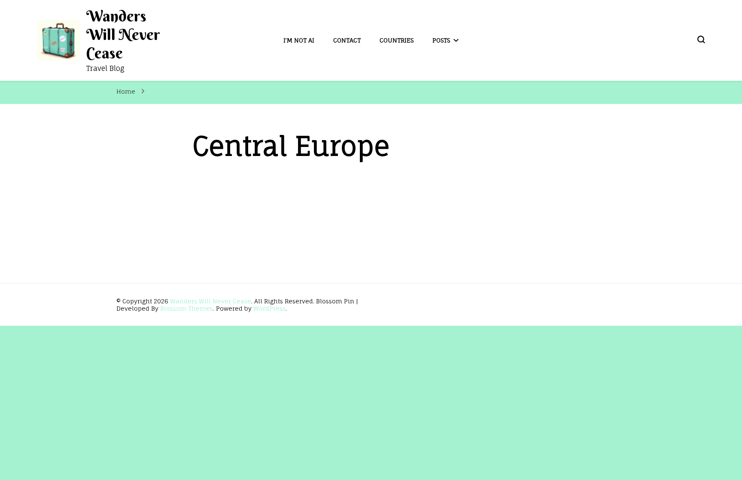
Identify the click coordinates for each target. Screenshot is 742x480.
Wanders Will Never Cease (123, 34)
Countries (397, 40)
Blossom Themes (186, 308)
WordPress (269, 308)
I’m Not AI (298, 40)
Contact (347, 40)
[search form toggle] (701, 39)
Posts (441, 40)
